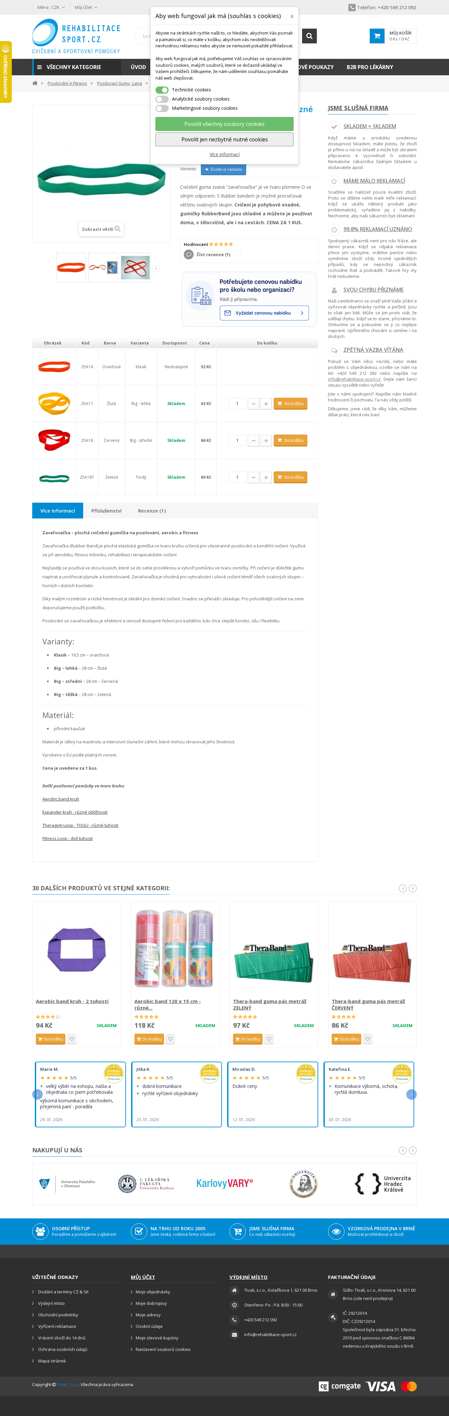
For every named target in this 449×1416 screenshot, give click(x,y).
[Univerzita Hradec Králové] (382, 1184)
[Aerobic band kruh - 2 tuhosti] (76, 950)
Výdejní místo (51, 1303)
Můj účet (143, 1277)
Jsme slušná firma (358, 108)
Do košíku (294, 403)
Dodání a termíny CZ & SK (63, 1292)
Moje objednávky (153, 1292)
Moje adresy (148, 1315)
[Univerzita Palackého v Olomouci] (67, 1184)
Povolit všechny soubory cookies (224, 124)
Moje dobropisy (151, 1303)
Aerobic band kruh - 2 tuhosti (72, 1001)
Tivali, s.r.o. (68, 1384)
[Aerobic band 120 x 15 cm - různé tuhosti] (175, 950)
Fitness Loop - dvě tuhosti (67, 838)
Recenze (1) (152, 510)
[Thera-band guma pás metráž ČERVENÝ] (372, 950)
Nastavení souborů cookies (163, 1349)
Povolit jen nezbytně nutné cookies (224, 139)
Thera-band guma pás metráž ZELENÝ (269, 1004)
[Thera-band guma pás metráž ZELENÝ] (274, 950)
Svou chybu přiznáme (373, 289)
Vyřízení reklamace (56, 1326)
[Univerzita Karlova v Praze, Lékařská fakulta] (146, 1184)
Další (156, 268)
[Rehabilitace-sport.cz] (76, 36)
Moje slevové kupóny (157, 1338)
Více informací (225, 154)
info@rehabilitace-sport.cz (354, 379)
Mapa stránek (51, 1361)
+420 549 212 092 (386, 7)
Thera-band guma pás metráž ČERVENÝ (368, 1004)
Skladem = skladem (369, 126)
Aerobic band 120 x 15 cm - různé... (167, 1004)
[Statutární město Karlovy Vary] (224, 1184)
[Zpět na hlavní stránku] (34, 83)
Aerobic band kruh (60, 799)
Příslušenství (106, 510)
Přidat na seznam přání (72, 1039)
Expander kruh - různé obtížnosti (74, 812)
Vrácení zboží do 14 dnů (61, 1338)
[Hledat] (309, 36)
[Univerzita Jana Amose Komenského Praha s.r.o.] (303, 1184)
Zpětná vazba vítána (373, 349)
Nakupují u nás (57, 1150)
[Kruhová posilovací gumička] (135, 267)
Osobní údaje (149, 1326)
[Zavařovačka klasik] (71, 267)
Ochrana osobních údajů (62, 1349)
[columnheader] (54, 343)
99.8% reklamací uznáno (377, 229)
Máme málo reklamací (374, 180)
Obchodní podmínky (57, 1315)
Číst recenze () (213, 254)
